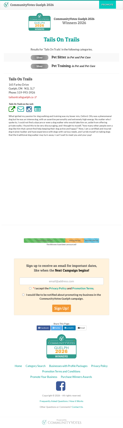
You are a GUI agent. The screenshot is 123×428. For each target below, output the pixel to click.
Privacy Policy (58, 288)
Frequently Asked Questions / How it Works (61, 401)
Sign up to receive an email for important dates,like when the (61, 268)
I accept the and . (63, 288)
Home (18, 366)
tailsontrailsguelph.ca (21, 97)
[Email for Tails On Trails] (20, 109)
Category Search (35, 366)
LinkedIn (70, 328)
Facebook (44, 328)
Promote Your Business (43, 377)
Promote (108, 4)
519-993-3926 (26, 92)
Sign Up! (61, 308)
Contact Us (77, 407)
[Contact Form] (37, 109)
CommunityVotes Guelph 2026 (31, 5)
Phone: (13, 92)
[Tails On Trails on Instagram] (29, 109)
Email (82, 328)
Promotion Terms (82, 288)
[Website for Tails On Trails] (12, 109)
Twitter (57, 328)
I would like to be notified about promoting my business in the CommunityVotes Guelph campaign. (63, 296)
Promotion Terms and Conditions (61, 371)
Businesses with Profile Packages (68, 366)
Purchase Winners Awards (76, 377)
